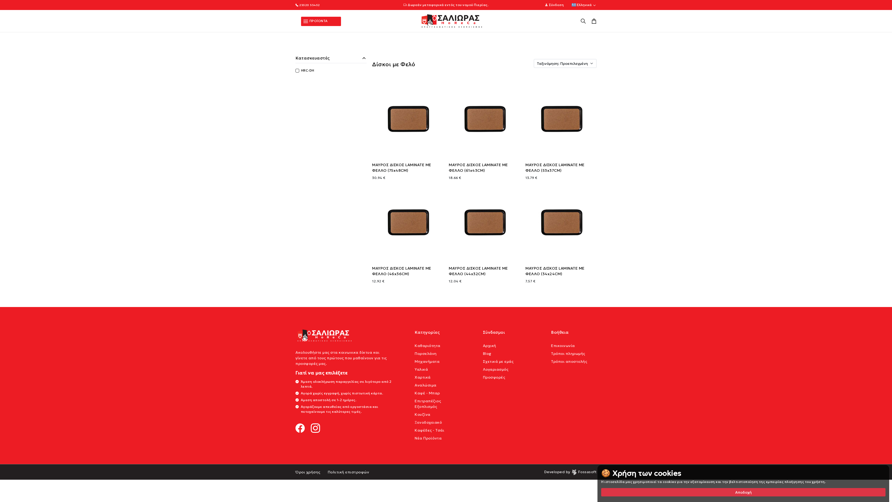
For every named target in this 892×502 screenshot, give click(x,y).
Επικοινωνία (563, 345)
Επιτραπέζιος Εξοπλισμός (428, 404)
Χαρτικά (423, 377)
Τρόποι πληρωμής (568, 353)
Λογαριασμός (495, 369)
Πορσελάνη (426, 353)
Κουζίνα (422, 414)
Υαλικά (421, 369)
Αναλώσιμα (425, 385)
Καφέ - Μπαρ (427, 393)
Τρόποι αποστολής (569, 361)
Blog (487, 353)
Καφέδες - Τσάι (429, 430)
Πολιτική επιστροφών (348, 472)
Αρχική (489, 345)
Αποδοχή (743, 492)
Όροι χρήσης (307, 472)
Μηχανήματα (427, 361)
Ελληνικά (584, 5)
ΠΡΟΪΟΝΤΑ (318, 21)
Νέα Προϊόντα (428, 438)
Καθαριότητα (427, 345)
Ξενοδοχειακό (428, 422)
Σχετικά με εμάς (498, 361)
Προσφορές (494, 377)
